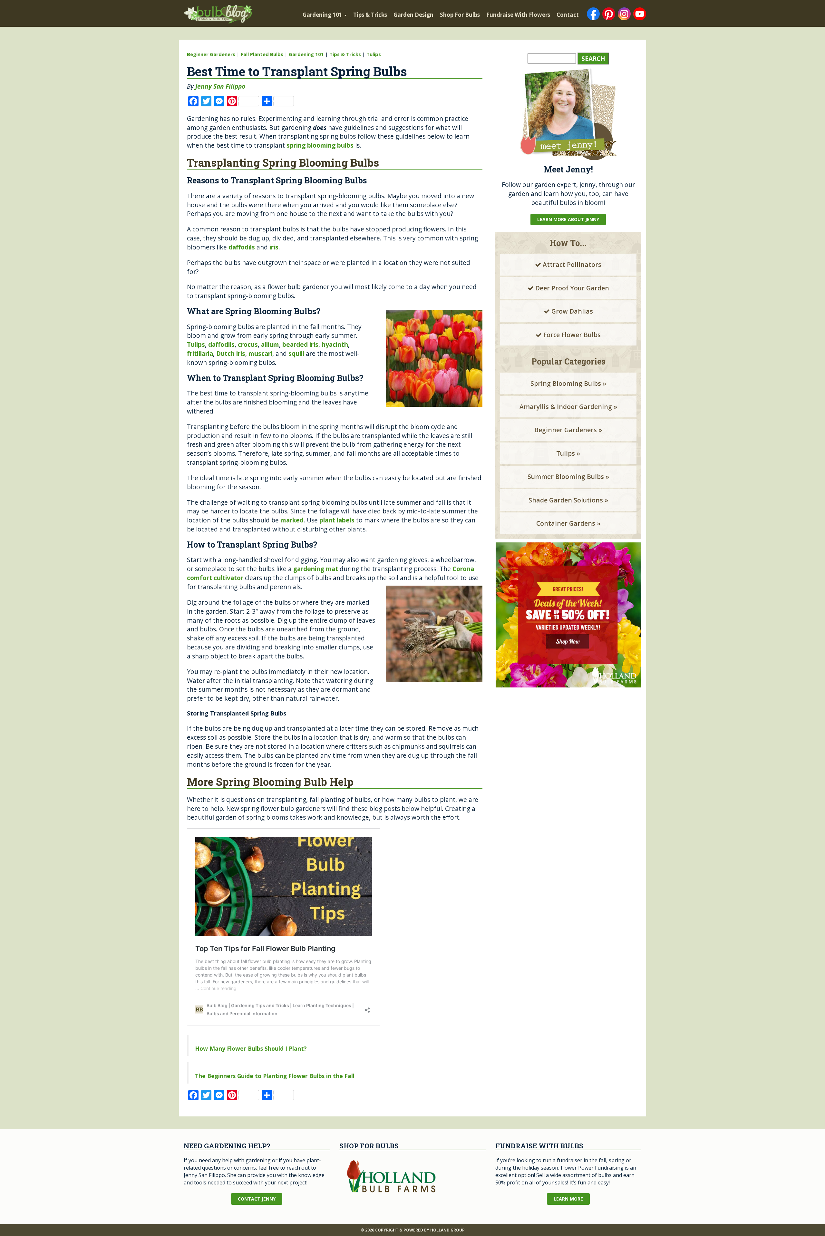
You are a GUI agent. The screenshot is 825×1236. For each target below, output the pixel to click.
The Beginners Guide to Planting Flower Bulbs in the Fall (274, 1076)
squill (296, 353)
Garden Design (413, 14)
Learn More (568, 1199)
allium (270, 344)
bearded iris (300, 344)
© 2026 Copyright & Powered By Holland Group (413, 1230)
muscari (260, 353)
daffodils (241, 247)
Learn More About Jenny (568, 219)
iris (273, 247)
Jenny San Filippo (220, 86)
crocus (248, 344)
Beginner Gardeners (211, 54)
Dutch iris (230, 353)
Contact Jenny (257, 1199)
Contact (568, 14)
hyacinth (335, 344)
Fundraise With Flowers (518, 14)
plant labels (336, 520)
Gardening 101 (323, 14)
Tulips (373, 54)
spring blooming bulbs (320, 145)
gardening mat (315, 568)
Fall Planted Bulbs (262, 54)
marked (292, 520)
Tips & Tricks (370, 14)
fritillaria (200, 353)
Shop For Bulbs (460, 14)
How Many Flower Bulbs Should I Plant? (251, 1048)
